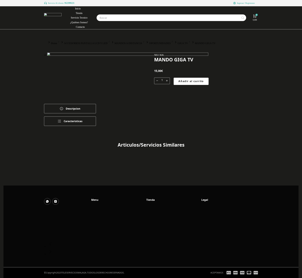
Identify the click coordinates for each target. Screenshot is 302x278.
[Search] (242, 17)
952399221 (69, 3)
